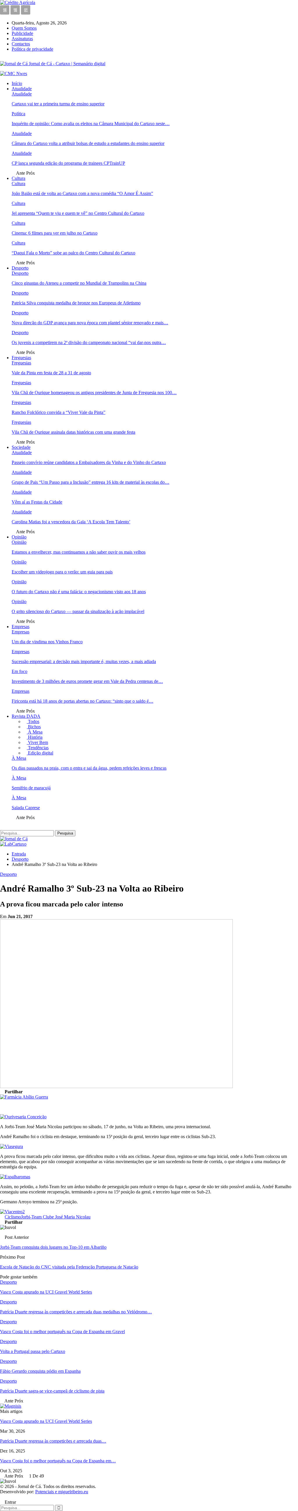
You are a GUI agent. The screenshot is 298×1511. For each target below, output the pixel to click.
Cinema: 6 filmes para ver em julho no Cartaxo (54, 233)
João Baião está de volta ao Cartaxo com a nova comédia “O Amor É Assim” (82, 193)
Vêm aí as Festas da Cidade (37, 501)
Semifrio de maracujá (31, 787)
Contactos (21, 43)
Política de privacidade (32, 49)
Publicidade (22, 33)
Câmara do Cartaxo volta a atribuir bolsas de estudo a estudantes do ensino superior (88, 143)
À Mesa (34, 731)
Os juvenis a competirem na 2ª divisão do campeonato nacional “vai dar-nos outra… (89, 342)
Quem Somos (24, 28)
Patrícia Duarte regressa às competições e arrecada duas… (53, 1441)
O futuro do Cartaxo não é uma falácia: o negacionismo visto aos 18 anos (79, 591)
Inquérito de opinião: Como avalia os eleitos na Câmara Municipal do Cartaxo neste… (91, 123)
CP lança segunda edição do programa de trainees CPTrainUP (68, 163)
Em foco (19, 671)
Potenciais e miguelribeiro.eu (61, 1491)
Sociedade (21, 447)
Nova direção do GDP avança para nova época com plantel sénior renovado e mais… (90, 322)
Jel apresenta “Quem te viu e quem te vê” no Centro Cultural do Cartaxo (78, 213)
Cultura (18, 178)
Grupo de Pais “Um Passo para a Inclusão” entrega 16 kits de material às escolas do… (90, 482)
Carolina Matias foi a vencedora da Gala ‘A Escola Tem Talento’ (71, 521)
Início (17, 83)
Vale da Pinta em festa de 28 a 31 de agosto (51, 372)
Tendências (38, 747)
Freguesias (21, 357)
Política (18, 113)
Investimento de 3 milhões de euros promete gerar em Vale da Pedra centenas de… (87, 681)
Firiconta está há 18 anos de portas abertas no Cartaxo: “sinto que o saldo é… (82, 701)
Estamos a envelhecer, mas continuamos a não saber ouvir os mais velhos (79, 552)
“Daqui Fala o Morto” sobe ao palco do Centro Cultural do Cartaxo (73, 252)
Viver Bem (37, 742)
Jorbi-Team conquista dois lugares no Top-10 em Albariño (53, 1247)
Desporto (20, 267)
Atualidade (22, 88)
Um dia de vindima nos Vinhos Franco (47, 641)
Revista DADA (26, 716)
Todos (33, 721)
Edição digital (40, 752)
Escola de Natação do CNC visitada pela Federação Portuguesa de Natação (69, 1266)
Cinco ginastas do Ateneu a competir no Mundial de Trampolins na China (79, 283)
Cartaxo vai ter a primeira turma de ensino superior (58, 103)
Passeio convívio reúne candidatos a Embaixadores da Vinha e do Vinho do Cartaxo (89, 462)
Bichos (34, 726)
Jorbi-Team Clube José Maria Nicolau (56, 1216)
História (34, 737)
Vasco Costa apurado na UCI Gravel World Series (46, 1421)
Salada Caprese (26, 807)
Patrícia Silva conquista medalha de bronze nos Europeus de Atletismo (76, 302)
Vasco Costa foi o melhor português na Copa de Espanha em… (58, 1460)
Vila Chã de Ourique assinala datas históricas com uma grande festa (73, 432)
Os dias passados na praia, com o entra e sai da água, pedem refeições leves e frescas (89, 768)
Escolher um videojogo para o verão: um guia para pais (62, 571)
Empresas (20, 626)
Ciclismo (13, 1216)
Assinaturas (22, 38)
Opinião (19, 536)
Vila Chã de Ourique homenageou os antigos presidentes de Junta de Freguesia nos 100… (94, 392)
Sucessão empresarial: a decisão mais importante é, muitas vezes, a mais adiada (84, 661)
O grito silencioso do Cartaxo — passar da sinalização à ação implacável (78, 611)
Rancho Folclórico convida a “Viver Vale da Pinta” (58, 412)
